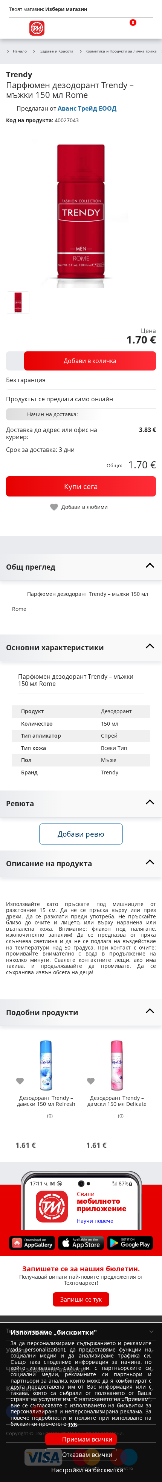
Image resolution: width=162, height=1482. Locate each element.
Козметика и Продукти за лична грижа (121, 51)
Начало (20, 51)
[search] (109, 28)
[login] (145, 28)
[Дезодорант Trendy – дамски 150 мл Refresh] (45, 1062)
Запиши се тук (81, 1299)
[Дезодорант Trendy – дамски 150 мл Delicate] (116, 1062)
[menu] (16, 28)
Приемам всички (87, 1439)
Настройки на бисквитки (87, 1470)
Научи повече (95, 1221)
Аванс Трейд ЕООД (87, 108)
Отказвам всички (87, 1454)
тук (72, 1423)
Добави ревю (81, 834)
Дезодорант (116, 711)
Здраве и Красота (56, 51)
